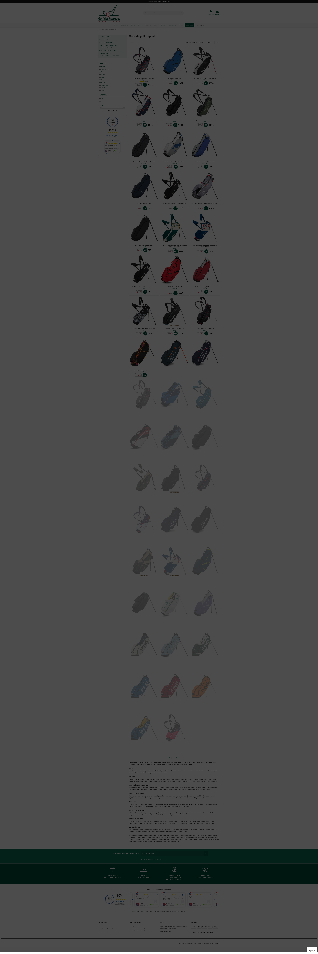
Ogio (174, 413)
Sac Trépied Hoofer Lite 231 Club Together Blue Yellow (144, 746)
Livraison (105, 927)
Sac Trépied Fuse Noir (144, 620)
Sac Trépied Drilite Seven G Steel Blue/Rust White (205, 495)
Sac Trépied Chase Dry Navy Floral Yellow (205, 578)
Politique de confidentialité (212, 943)
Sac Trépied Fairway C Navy (144, 203)
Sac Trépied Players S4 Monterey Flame (174, 370)
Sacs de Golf (105, 37)
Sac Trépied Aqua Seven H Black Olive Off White (205, 120)
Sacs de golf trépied (106, 42)
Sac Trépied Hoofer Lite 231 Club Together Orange (205, 703)
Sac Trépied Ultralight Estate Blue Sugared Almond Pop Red (174, 579)
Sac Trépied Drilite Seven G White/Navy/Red (144, 537)
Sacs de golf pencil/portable (108, 45)
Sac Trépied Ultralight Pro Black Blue (174, 328)
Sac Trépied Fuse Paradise (174, 453)
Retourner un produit (138, 931)
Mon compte (136, 927)
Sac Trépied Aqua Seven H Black (174, 120)
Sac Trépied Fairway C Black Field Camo (144, 161)
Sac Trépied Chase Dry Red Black (174, 286)
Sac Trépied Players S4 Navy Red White (205, 370)
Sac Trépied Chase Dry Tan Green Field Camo (144, 495)
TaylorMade (104, 85)
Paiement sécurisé (107, 929)
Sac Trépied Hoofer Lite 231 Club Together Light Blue (174, 662)
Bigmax (144, 80)
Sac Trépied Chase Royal (174, 78)
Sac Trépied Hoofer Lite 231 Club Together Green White (205, 662)
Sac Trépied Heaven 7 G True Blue (205, 412)
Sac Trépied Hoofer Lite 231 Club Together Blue (144, 703)
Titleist (174, 371)
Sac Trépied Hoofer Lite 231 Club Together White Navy (144, 662)
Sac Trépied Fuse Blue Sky (174, 412)
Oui (102, 98)
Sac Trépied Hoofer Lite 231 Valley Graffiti (144, 370)
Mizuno (103, 74)
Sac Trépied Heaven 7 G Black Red (205, 328)
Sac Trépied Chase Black (174, 495)
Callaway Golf (174, 80)
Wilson (205, 80)
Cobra (174, 205)
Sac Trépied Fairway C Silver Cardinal (205, 286)
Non (102, 101)
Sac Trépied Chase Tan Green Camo (144, 578)
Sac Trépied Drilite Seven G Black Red (144, 78)
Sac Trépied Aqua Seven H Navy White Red (144, 120)
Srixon (103, 82)
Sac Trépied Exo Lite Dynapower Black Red (205, 78)
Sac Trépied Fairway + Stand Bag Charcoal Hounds (205, 203)
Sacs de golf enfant (106, 48)
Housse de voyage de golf (108, 50)
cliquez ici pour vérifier (179, 911)
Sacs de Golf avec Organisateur (109, 56)
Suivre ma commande (138, 929)
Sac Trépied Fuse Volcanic (144, 453)
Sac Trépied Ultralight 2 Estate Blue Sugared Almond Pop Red (205, 245)
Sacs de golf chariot (106, 40)
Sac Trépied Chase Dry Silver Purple (205, 620)
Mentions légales (184, 943)
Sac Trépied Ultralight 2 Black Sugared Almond (144, 286)
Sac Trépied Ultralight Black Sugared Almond (174, 203)
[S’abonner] (206, 853)
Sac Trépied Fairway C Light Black (144, 245)
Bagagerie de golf (105, 53)
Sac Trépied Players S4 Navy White (174, 537)
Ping (144, 371)
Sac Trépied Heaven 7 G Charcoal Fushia (144, 412)
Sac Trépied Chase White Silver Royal (174, 161)
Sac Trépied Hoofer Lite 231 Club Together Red (174, 703)
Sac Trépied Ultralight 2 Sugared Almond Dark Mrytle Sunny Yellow (174, 245)
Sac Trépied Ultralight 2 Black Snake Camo (144, 328)
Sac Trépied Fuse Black (205, 453)
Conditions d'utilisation (197, 943)
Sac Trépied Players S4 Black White (205, 537)
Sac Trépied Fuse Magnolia (174, 620)
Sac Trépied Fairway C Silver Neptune (205, 161)
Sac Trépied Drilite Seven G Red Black (174, 745)
